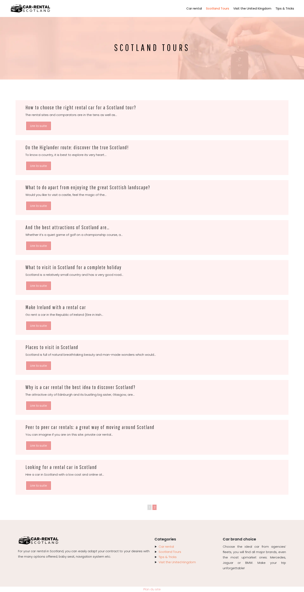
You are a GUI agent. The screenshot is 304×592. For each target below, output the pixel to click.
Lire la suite (38, 126)
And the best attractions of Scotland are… (67, 227)
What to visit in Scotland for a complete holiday (73, 267)
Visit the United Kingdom (252, 8)
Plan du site (152, 589)
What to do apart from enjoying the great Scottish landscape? (87, 187)
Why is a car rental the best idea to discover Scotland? (80, 387)
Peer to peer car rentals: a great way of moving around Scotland (89, 427)
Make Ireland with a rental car (55, 307)
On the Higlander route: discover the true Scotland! (77, 147)
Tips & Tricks (284, 8)
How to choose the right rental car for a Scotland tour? (80, 107)
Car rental (194, 8)
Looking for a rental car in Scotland (61, 467)
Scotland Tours (217, 8)
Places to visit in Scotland (51, 347)
